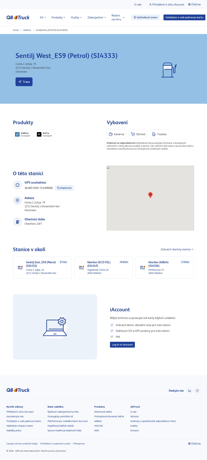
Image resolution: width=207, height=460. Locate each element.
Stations (27, 30)
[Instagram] (197, 390)
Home (16, 30)
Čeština (196, 4)
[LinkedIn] (189, 390)
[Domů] (18, 17)
